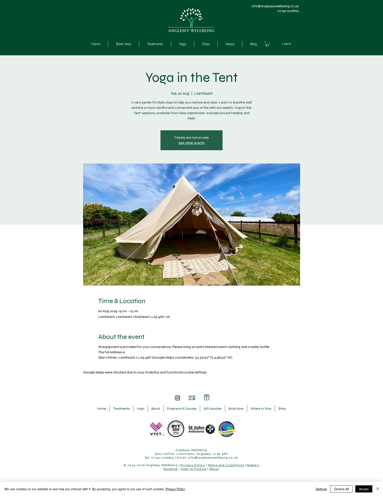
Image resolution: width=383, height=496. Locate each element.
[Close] (377, 488)
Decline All (341, 489)
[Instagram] (177, 397)
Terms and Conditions (226, 465)
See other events (191, 143)
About (214, 469)
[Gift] (206, 397)
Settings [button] (321, 489)
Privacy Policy (193, 465)
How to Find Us (193, 469)
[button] (267, 43)
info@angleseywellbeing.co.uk (275, 6)
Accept (364, 489)
